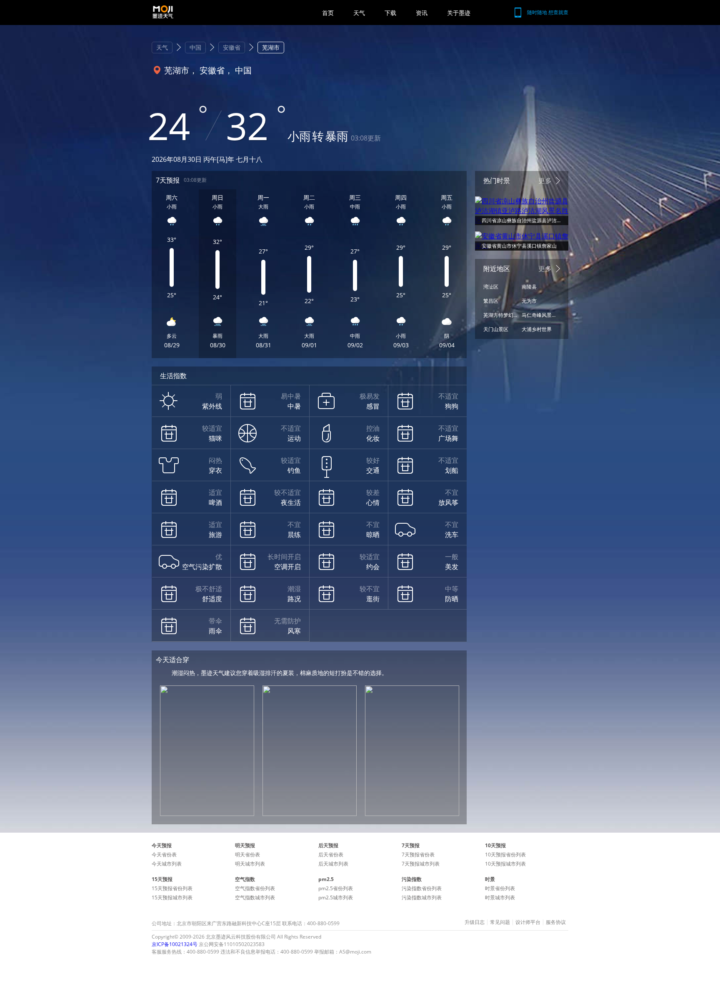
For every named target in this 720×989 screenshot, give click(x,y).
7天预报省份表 (418, 854)
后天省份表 (330, 854)
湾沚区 (490, 286)
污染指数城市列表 (422, 897)
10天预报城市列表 (505, 863)
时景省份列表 (500, 888)
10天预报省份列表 (505, 854)
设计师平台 (527, 922)
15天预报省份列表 (172, 888)
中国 (195, 47)
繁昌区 (490, 300)
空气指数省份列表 (255, 888)
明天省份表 (247, 854)
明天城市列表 (250, 863)
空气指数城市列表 (255, 897)
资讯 (422, 13)
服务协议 (556, 922)
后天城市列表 (333, 863)
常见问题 (500, 922)
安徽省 (231, 47)
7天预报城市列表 (421, 863)
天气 (359, 13)
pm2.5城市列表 (335, 897)
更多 (545, 180)
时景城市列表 (500, 897)
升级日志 (475, 922)
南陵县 (529, 286)
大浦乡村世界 (537, 329)
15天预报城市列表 (172, 897)
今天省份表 (164, 854)
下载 (390, 13)
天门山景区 (495, 329)
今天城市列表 (167, 863)
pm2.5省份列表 (335, 888)
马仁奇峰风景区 (539, 315)
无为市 (529, 300)
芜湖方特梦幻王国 (500, 315)
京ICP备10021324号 (175, 944)
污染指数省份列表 (422, 888)
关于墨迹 (458, 13)
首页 (328, 13)
